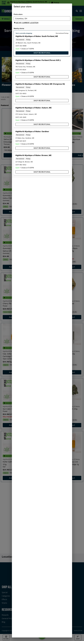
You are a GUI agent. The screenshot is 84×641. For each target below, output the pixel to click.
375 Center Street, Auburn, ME (26, 114)
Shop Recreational (42, 53)
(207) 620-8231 (20, 141)
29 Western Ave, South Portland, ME (28, 43)
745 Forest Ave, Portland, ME (25, 67)
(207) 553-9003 (20, 93)
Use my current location (27, 23)
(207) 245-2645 (20, 117)
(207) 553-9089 (21, 46)
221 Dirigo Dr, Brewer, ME (24, 162)
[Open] (69, 18)
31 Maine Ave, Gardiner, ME (24, 138)
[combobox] (40, 18)
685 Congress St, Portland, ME (26, 90)
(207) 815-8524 (20, 69)
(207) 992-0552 (20, 165)
